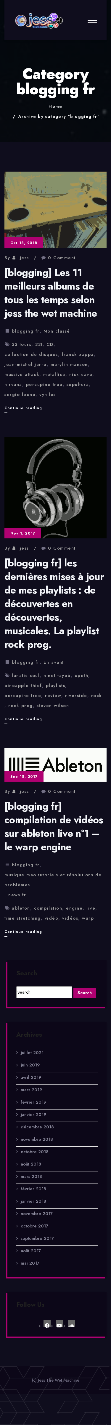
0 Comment (62, 257)
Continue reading (23, 409)
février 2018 (33, 1189)
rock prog (20, 705)
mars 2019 (31, 1090)
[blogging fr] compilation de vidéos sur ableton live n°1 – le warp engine (53, 826)
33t (39, 344)
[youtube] (59, 1323)
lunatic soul (26, 675)
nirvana (13, 384)
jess (24, 257)
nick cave (81, 374)
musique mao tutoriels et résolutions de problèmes (53, 880)
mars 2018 (31, 1176)
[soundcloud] (71, 1323)
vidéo (52, 918)
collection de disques (31, 354)
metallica (54, 374)
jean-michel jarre (25, 364)
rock (96, 695)
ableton (21, 908)
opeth (82, 675)
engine (74, 908)
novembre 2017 (37, 1213)
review (53, 695)
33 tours (21, 344)
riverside (76, 695)
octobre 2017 (34, 1226)
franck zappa (78, 354)
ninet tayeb (57, 675)
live (90, 908)
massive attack (21, 374)
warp (88, 918)
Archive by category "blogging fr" (59, 116)
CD (50, 344)
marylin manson (69, 364)
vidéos (70, 918)
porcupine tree (44, 384)
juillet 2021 (32, 1052)
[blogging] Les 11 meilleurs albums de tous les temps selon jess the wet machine (50, 292)
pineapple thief (23, 685)
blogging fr (26, 331)
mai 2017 (30, 1263)
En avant (54, 662)
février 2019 (33, 1102)
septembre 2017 (37, 1238)
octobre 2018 (35, 1151)
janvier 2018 (33, 1201)
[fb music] (47, 1323)
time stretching (22, 918)
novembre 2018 (37, 1139)
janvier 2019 (33, 1114)
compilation (48, 908)
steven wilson (53, 705)
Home (55, 106)
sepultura (78, 384)
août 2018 (31, 1164)
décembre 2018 (37, 1127)
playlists (55, 685)
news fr (17, 895)
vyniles (47, 394)
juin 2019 (30, 1065)
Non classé (57, 331)
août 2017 (31, 1251)
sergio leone (20, 394)
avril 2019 (31, 1077)
